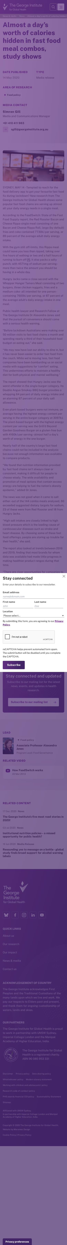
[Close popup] (64, 576)
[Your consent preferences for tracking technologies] (17, 1241)
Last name (40, 601)
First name (9, 601)
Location (8, 611)
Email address (11, 592)
